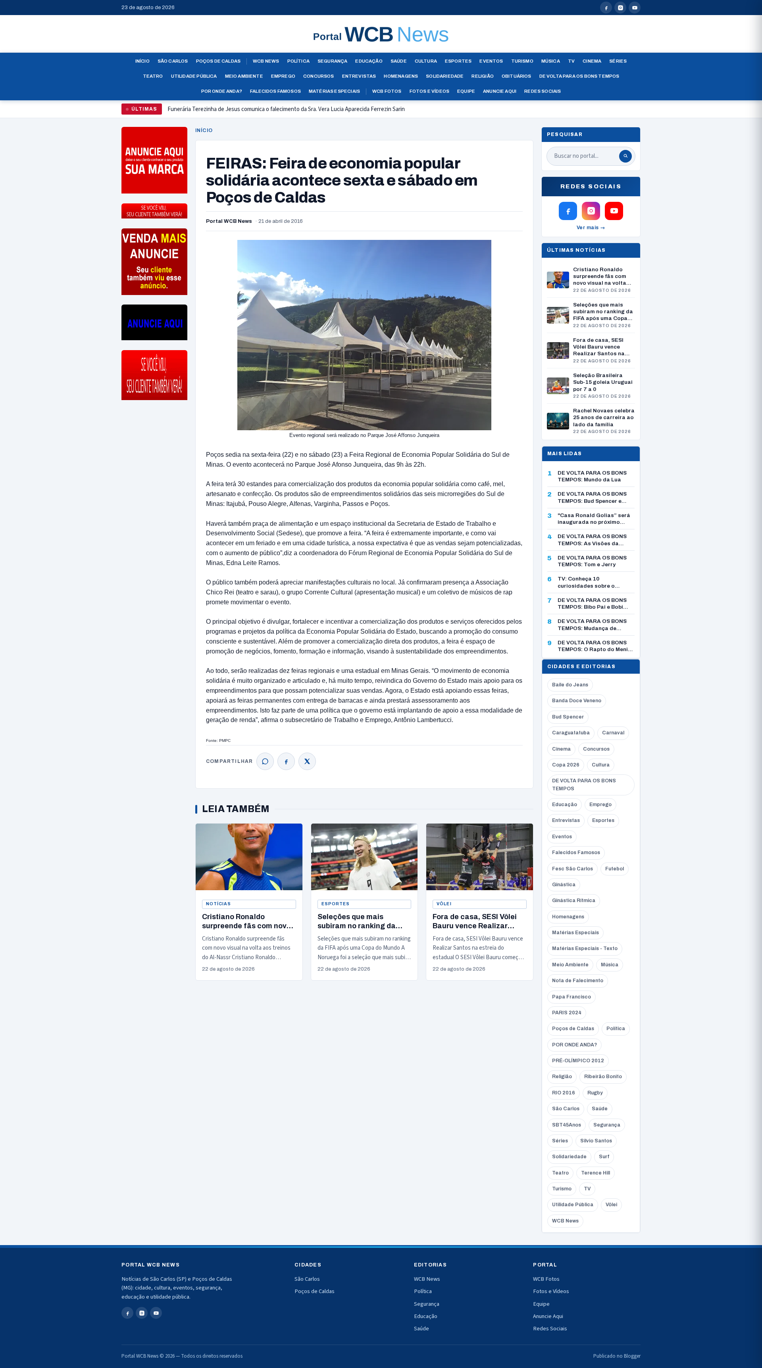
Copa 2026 (565, 765)
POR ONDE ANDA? (574, 1045)
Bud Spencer (568, 717)
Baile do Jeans (570, 685)
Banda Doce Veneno (576, 700)
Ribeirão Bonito (603, 1076)
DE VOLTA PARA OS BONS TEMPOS (584, 784)
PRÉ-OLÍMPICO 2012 (578, 1060)
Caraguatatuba (571, 733)
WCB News (266, 61)
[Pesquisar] (625, 156)
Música (550, 61)
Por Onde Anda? (221, 91)
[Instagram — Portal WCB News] (620, 7)
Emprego (283, 76)
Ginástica (563, 884)
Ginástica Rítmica (573, 900)
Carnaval (613, 733)
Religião (482, 76)
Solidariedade (445, 76)
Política (298, 61)
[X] (307, 761)
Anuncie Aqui (499, 91)
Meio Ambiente (244, 76)
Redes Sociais (542, 91)
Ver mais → (591, 227)
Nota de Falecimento (577, 980)
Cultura (426, 61)
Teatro (153, 76)
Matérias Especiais (334, 91)
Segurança (333, 61)
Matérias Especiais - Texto (585, 948)
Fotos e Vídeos (429, 91)
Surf (604, 1156)
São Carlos (173, 61)
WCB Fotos (387, 91)
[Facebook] (286, 761)
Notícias (218, 904)
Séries (618, 61)
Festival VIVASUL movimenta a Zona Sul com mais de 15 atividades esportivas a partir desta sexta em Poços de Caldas (312, 112)
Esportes (458, 61)
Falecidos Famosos (275, 91)
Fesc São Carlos (572, 869)
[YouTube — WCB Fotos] (635, 7)
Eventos (491, 61)
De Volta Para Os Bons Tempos (579, 76)
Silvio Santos (596, 1141)
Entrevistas (359, 76)
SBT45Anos (566, 1125)
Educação (368, 61)
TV (571, 61)
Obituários (516, 76)
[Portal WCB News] (381, 34)
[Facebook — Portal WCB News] (606, 7)
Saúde (399, 61)
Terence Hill (595, 1173)
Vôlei (444, 904)
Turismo (522, 61)
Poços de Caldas (218, 61)
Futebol (614, 869)
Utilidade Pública (194, 76)
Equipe (466, 91)
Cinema (592, 61)
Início (142, 61)
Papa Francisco (571, 997)
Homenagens (401, 76)
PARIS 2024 (566, 1012)
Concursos (318, 76)
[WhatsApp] (265, 761)
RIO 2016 (563, 1093)
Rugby (595, 1093)
